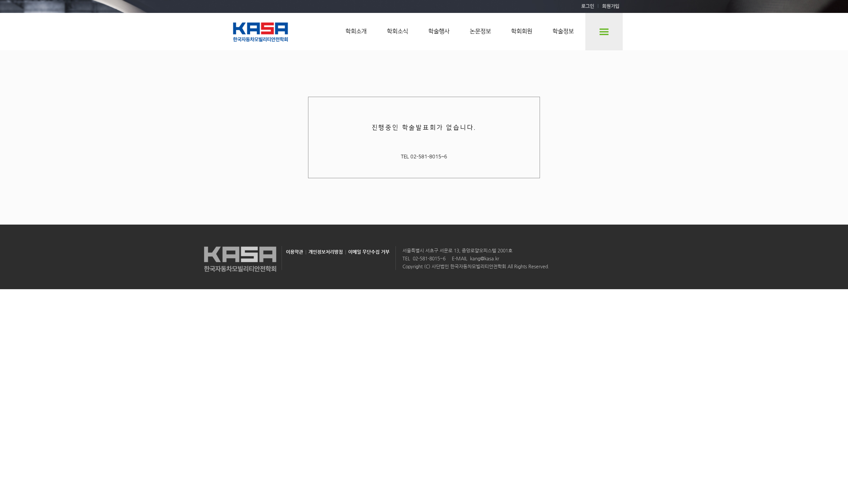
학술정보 (563, 31)
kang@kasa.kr (484, 258)
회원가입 (610, 6)
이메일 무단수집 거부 (369, 251)
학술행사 (439, 31)
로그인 (587, 6)
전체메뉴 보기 (604, 31)
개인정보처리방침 (325, 251)
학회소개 (356, 31)
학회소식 (397, 31)
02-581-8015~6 (429, 258)
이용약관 (294, 251)
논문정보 (480, 31)
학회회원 (521, 31)
